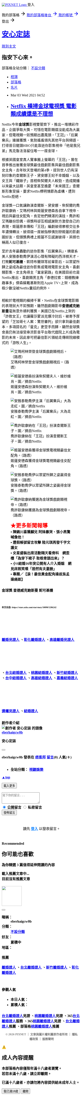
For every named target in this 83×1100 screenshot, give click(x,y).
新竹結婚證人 (67, 673)
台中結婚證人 (16, 678)
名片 (14, 87)
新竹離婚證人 (56, 967)
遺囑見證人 (10, 711)
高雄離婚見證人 (62, 640)
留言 (50, 757)
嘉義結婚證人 (67, 678)
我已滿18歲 (11, 1091)
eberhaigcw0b (12, 732)
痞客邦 (40, 757)
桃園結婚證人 (41, 673)
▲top (6, 777)
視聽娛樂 (36, 769)
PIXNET (20, 1034)
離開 (25, 1091)
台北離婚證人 (31, 967)
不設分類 (38, 68)
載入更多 (9, 785)
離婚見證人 (10, 640)
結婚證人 (31, 711)
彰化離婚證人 (34, 640)
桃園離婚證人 (45, 1016)
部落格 (16, 82)
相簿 (14, 77)
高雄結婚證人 (41, 678)
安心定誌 (16, 34)
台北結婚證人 (16, 673)
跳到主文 (9, 46)
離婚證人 (9, 967)
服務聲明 (48, 1039)
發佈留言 (9, 812)
